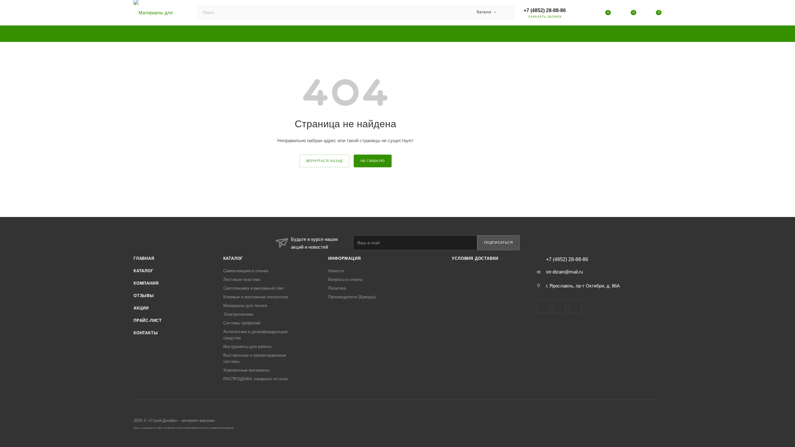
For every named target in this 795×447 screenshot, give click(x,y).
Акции (141, 308)
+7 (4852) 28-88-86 (545, 10)
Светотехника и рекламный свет (253, 288)
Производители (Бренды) (351, 297)
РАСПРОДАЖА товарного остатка (255, 379)
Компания (146, 283)
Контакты (146, 333)
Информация (344, 258)
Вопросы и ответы (345, 279)
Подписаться (498, 242)
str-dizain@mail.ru (564, 271)
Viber (559, 306)
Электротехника (238, 314)
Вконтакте (543, 306)
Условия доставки (475, 258)
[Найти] (506, 12)
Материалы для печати (245, 305)
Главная (144, 258)
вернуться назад (324, 161)
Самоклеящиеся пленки (245, 271)
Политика (337, 288)
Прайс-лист (148, 320)
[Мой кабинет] (583, 14)
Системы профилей (241, 323)
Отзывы (144, 295)
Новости (336, 271)
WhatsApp (575, 306)
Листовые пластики (241, 279)
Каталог (143, 271)
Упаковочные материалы (246, 370)
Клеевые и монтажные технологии (255, 297)
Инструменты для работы (247, 346)
